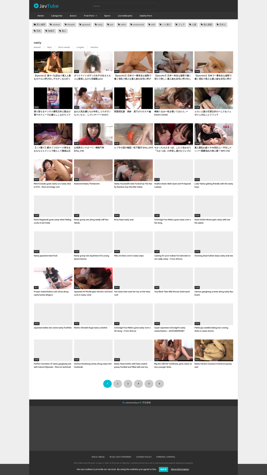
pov (111, 24)
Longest (80, 47)
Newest (37, 47)
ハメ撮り (166, 24)
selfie (123, 24)
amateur (56, 24)
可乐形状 (146, 402)
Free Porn (89, 16)
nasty (100, 24)
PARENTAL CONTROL (165, 457)
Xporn (107, 16)
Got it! (163, 469)
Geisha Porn (146, 16)
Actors (73, 16)
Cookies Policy (144, 457)
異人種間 (40, 24)
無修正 (51, 31)
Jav (49, 6)
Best (49, 47)
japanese (86, 24)
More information (180, 469)
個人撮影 (207, 24)
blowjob (71, 24)
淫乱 (38, 31)
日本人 (222, 24)
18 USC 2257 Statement (120, 457)
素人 (63, 31)
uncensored (138, 24)
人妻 (193, 24)
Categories (56, 16)
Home (41, 16)
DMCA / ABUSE (98, 457)
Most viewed (64, 47)
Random (94, 47)
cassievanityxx (132, 402)
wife (153, 24)
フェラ (181, 24)
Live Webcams (125, 16)
